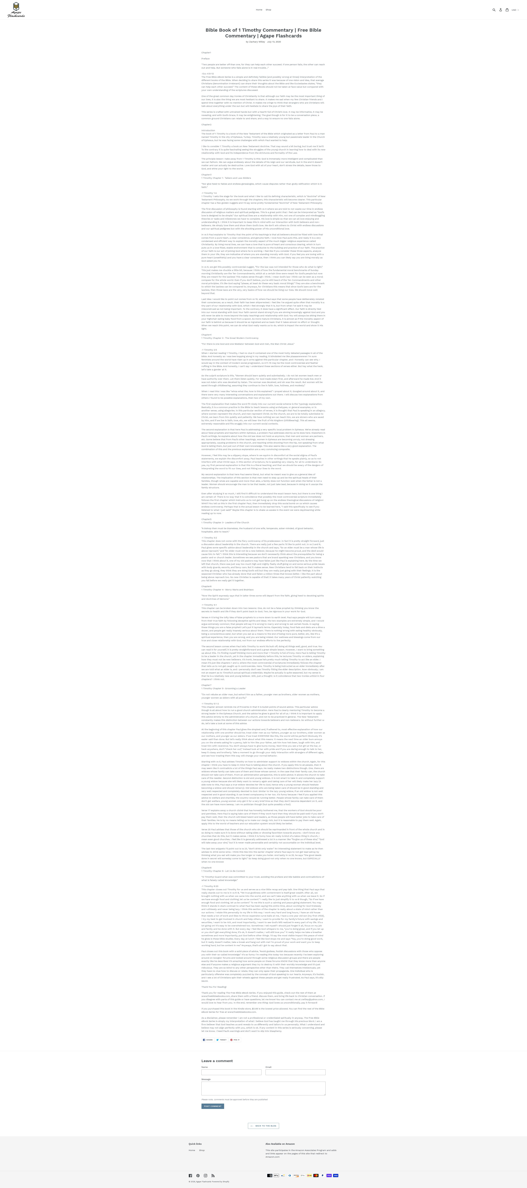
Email (268, 1067)
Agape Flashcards (203, 1182)
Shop (202, 1150)
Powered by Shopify (220, 1182)
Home (192, 1150)
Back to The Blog (265, 1126)
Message (206, 1079)
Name (204, 1067)
